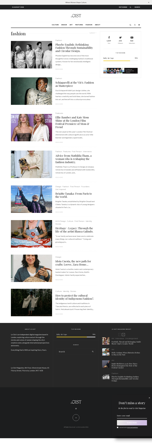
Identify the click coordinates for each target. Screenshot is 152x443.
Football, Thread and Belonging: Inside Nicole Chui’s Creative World (126, 343)
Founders (85, 187)
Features (79, 25)
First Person (77, 151)
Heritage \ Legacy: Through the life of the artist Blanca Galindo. (74, 230)
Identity (89, 221)
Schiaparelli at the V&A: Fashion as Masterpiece (74, 84)
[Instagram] (76, 408)
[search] (92, 351)
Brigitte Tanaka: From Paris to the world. (73, 195)
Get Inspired (60, 189)
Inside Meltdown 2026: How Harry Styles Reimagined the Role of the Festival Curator (124, 366)
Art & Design (60, 221)
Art (71, 25)
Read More (59, 69)
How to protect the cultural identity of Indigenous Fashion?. (74, 297)
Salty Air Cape (108, 58)
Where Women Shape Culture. (76, 2)
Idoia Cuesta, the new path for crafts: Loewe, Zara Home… (73, 263)
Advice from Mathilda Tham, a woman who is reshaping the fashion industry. (73, 159)
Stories (58, 224)
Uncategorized (131, 338)
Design (64, 25)
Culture (55, 25)
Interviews (87, 151)
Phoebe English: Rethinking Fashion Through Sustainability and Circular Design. (74, 48)
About (97, 25)
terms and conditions (132, 427)
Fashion (89, 25)
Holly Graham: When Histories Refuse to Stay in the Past (126, 354)
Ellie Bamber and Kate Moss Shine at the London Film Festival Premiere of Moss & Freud (72, 122)
